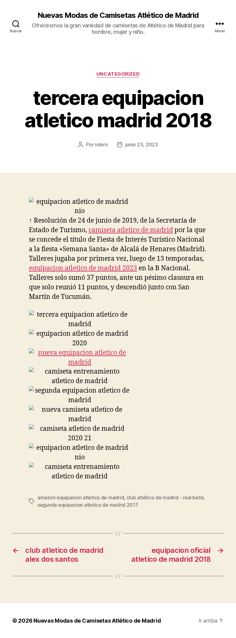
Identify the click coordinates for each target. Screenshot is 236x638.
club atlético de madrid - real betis (165, 497)
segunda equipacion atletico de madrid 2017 (87, 505)
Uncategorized (118, 74)
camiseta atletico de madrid (130, 230)
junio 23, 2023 (141, 144)
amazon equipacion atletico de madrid (80, 497)
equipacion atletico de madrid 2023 (83, 268)
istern (101, 144)
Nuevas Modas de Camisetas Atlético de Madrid (117, 15)
